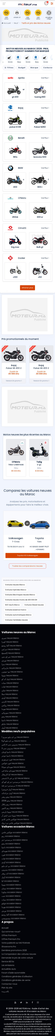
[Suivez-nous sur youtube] (15, 1002)
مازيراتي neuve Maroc (11, 668)
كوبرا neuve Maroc (10, 642)
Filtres (10, 67)
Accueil (7, 23)
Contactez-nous (9, 984)
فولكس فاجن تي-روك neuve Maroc (17, 823)
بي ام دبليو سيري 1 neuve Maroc (15, 737)
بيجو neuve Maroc (10, 716)
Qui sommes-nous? (11, 931)
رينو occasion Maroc (11, 836)
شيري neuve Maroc (10, 638)
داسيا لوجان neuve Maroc (12, 752)
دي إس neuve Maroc (11, 649)
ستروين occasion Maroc (12, 869)
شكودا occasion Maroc (12, 892)
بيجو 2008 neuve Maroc (12, 800)
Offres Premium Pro (11, 939)
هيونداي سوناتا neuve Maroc (13, 767)
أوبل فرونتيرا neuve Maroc (13, 789)
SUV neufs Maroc (12, 605)
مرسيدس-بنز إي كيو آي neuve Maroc (17, 782)
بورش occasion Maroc (12, 911)
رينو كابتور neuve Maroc (12, 808)
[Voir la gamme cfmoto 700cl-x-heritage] (16, 449)
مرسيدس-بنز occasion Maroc (15, 840)
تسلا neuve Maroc (10, 694)
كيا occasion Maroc (10, 881)
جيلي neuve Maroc (10, 690)
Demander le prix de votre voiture (17, 957)
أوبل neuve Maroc (10, 727)
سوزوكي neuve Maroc (11, 713)
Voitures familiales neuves (16, 620)
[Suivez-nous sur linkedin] (27, 1002)
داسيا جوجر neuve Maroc (12, 756)
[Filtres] (52, 3)
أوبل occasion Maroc (11, 877)
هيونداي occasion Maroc (12, 851)
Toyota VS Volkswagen (27, 555)
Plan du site (7, 987)
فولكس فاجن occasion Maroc (15, 832)
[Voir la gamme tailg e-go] (39, 449)
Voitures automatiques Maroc (18, 615)
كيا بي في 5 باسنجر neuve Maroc (16, 778)
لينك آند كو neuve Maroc (12, 679)
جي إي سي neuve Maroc (12, 656)
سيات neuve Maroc (10, 683)
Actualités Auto (9, 969)
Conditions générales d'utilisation (17, 976)
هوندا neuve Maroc (10, 709)
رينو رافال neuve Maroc (12, 804)
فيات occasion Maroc (11, 858)
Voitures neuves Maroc (15, 585)
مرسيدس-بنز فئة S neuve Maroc (16, 785)
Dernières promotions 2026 (14, 950)
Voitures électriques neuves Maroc (20, 595)
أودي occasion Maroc (11, 862)
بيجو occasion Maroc (11, 843)
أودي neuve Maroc (10, 698)
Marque (34, 67)
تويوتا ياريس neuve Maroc (13, 812)
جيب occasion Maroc (11, 896)
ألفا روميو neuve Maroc (12, 645)
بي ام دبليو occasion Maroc (13, 866)
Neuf (16, 23)
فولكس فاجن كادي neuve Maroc (15, 819)
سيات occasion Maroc (11, 899)
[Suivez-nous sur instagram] (38, 1002)
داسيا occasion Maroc (11, 847)
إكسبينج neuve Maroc (11, 653)
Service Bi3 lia (8, 961)
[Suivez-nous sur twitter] (21, 1002)
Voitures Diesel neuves (34, 605)
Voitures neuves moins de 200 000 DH (21, 600)
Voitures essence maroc (15, 610)
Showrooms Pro (9, 946)
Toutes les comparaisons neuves (27, 566)
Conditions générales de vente (16, 980)
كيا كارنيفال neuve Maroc (12, 774)
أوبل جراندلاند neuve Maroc (13, 793)
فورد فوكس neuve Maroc (13, 763)
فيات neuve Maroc (10, 686)
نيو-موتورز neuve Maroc (12, 671)
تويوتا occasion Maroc (11, 884)
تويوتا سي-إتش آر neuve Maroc (15, 815)
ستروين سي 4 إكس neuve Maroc (16, 744)
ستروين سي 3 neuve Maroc (14, 748)
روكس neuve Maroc (11, 705)
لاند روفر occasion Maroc (13, 873)
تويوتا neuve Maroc (10, 675)
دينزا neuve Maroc (10, 664)
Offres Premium (9, 935)
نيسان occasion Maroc (12, 888)
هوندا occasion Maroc (11, 907)
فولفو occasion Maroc (11, 903)
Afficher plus (27, 287)
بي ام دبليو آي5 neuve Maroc (14, 741)
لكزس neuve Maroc (10, 701)
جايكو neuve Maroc (10, 724)
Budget (21, 67)
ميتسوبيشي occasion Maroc (14, 918)
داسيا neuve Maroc (10, 720)
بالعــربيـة (5, 991)
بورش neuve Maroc (10, 660)
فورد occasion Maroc (11, 855)
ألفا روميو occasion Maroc (13, 914)
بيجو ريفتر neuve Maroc (12, 797)
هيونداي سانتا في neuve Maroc (15, 770)
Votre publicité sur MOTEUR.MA (16, 943)
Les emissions (8, 965)
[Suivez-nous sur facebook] (32, 1002)
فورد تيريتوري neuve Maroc (13, 759)
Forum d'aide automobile (13, 972)
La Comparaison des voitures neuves (19, 954)
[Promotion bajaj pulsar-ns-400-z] (41, 354)
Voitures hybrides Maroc (15, 590)
